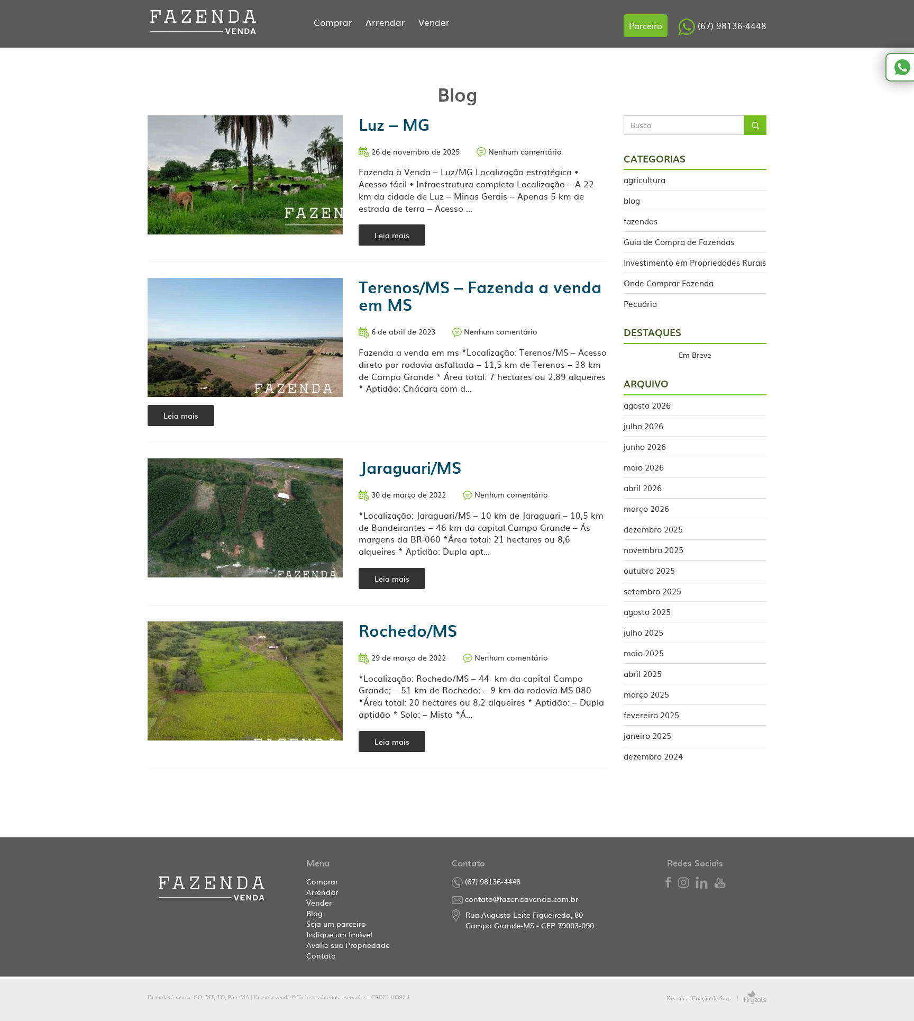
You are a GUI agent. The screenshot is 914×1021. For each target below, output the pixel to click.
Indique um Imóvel (339, 934)
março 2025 (646, 693)
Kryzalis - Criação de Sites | (705, 998)
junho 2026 (645, 445)
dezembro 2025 (653, 528)
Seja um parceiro (336, 923)
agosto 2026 (647, 405)
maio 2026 (644, 466)
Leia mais (391, 235)
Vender (434, 22)
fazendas (640, 220)
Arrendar (386, 22)
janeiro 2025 (647, 734)
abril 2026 (643, 487)
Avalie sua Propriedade (348, 944)
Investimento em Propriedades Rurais (695, 261)
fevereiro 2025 (651, 714)
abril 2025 (643, 673)
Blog (314, 913)
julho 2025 (643, 631)
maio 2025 (644, 652)
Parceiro (645, 25)
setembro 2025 (652, 590)
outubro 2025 (649, 569)
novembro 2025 (653, 549)
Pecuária (640, 303)
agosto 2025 (647, 611)
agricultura (644, 180)
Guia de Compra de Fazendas (679, 241)
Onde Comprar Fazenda (669, 282)
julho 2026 (643, 425)
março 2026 (646, 507)
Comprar (334, 22)
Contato (321, 955)
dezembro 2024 (653, 755)
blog (632, 199)
